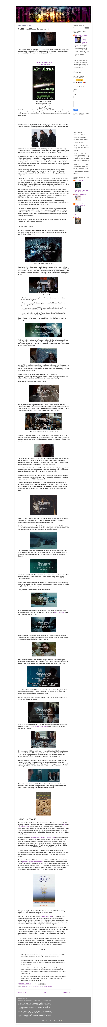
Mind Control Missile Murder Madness (81, 204)
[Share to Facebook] (43, 984)
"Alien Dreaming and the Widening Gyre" (43, 837)
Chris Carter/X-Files (27, 986)
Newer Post (22, 992)
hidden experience (80, 194)
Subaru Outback (59, 612)
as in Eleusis (39, 726)
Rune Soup (78, 215)
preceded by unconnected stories (32, 862)
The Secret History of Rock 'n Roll (81, 36)
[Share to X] (42, 984)
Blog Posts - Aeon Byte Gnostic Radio (81, 191)
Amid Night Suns (80, 180)
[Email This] (38, 984)
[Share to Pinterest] (45, 984)
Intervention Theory (38, 986)
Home (44, 992)
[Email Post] (35, 983)
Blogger (63, 1020)
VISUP (77, 217)
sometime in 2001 (46, 916)
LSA (64, 824)
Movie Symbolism (48, 986)
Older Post (66, 992)
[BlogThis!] (40, 984)
